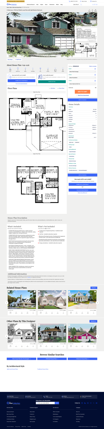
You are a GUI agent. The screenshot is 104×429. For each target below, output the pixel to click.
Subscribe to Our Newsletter (43, 400)
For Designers (55, 419)
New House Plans (10, 414)
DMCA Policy (24, 426)
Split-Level (71, 142)
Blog (62, 4)
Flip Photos (18, 59)
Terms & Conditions (10, 426)
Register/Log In (33, 419)
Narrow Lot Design (72, 165)
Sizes (46, 4)
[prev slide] (6, 303)
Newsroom (78, 419)
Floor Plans (10, 59)
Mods (57, 4)
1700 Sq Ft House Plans (51, 358)
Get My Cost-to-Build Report (21, 80)
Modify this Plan (52, 81)
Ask (92, 11)
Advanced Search (31, 4)
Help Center (32, 411)
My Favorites (32, 421)
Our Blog (78, 421)
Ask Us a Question (82, 99)
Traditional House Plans (42, 369)
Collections (51, 4)
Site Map (29, 426)
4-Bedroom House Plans (82, 358)
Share (95, 11)
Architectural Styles (10, 419)
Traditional (77, 142)
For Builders (55, 421)
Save (89, 11)
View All (92, 321)
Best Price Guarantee (80, 414)
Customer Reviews (79, 416)
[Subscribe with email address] (57, 403)
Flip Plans (53, 88)
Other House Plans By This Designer (20, 358)
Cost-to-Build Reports (57, 416)
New (37, 4)
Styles (41, 4)
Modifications (55, 414)
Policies (29, 277)
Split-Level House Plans (16, 7)
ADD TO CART (82, 92)
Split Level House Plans (12, 369)
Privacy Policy (17, 426)
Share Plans (61, 88)
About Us (78, 411)
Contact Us (32, 414)
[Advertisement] (52, 382)
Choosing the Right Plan (11, 416)
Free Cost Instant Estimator (82, 190)
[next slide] (97, 303)
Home (8, 7)
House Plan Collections (11, 421)
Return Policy (32, 416)
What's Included (56, 411)
